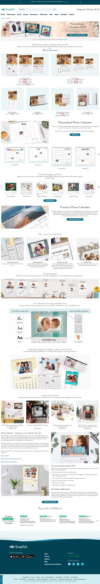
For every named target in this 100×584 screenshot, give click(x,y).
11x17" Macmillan (20, 85)
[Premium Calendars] (25, 217)
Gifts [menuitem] (51, 14)
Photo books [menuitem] (11, 14)
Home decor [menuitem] (34, 14)
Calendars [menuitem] (63, 14)
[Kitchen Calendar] (12, 99)
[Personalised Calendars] (12, 412)
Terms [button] (15, 579)
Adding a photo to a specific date (9, 462)
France (32, 577)
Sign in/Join (82, 9)
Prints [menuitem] (3, 14)
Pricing (47, 556)
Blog (46, 561)
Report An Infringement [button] (80, 579)
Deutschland (25, 577)
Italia (42, 577)
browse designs (50, 200)
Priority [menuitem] (71, 14)
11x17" (20, 83)
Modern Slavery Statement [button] (65, 579)
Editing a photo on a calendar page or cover (11, 459)
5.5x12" (8, 114)
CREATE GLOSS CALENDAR (75, 219)
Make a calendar (5, 456)
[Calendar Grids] (25, 132)
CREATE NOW (75, 134)
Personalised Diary (87, 112)
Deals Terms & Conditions (53, 564)
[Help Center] (95, 9)
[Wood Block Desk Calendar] (62, 99)
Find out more (12, 428)
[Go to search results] (55, 9)
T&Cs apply (57, 3)
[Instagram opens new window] (79, 563)
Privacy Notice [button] (22, 579)
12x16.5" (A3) (70, 80)
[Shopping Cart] (98, 9)
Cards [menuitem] (19, 14)
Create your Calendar (50, 502)
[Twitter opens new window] (83, 563)
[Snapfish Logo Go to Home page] (8, 9)
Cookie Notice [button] (31, 579)
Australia (66, 577)
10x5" (33, 114)
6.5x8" (83, 114)
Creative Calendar (25, 78)
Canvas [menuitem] (25, 14)
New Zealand (74, 577)
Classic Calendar (75, 78)
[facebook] (74, 563)
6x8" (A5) (70, 83)
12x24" (20, 80)
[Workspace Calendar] (62, 412)
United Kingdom (50, 577)
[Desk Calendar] (37, 99)
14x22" (20, 81)
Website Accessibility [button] (42, 579)
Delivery (47, 559)
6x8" (58, 114)
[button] (98, 154)
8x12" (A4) (70, 81)
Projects (91, 9)
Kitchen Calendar (12, 112)
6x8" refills (58, 115)
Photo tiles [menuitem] (43, 14)
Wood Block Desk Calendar (62, 112)
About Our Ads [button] (53, 579)
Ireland (38, 577)
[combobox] (37, 9)
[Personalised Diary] (87, 99)
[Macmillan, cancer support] (74, 556)
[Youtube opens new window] (70, 563)
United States (59, 577)
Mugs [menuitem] (56, 14)
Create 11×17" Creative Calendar (77, 35)
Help (46, 554)
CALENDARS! (41, 39)
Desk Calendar (37, 112)
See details (64, 39)
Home (2, 18)
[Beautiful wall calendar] (37, 412)
